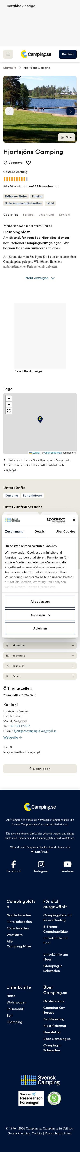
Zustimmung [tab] (14, 531)
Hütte (11, 995)
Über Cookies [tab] (65, 531)
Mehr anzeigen (37, 277)
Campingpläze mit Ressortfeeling (57, 917)
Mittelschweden (19, 921)
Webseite (10, 737)
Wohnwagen (16, 1002)
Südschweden (18, 928)
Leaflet (36, 452)
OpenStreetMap (53, 452)
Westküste (15, 934)
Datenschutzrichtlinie (58, 1133)
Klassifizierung (54, 1025)
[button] (70, 111)
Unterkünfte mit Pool (55, 940)
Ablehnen (40, 628)
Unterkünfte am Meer (55, 957)
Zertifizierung (53, 1019)
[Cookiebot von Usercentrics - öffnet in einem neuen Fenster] (48, 520)
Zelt (10, 1015)
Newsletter (52, 1032)
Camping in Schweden (52, 1048)
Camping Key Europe (54, 1010)
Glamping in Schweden (52, 968)
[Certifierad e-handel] (54, 1098)
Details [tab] (40, 531)
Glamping (14, 1022)
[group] (40, 109)
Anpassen (38, 615)
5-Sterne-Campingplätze (55, 929)
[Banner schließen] (73, 520)
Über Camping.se (57, 1038)
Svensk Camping (19, 1133)
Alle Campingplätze (19, 944)
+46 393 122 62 (19, 726)
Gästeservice (54, 1001)
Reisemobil (15, 1008)
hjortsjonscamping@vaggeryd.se (35, 731)
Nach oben (41, 768)
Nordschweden (19, 915)
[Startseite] (36, 54)
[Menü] (8, 54)
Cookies (37, 1133)
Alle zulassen (40, 601)
